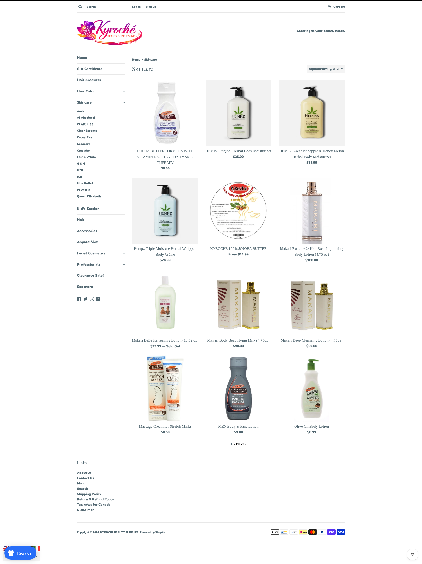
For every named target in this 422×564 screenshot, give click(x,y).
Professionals (101, 264)
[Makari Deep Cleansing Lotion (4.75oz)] (312, 302)
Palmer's (83, 190)
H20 (80, 170)
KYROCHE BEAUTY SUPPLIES (119, 532)
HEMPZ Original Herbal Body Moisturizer (238, 151)
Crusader (83, 150)
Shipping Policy (89, 494)
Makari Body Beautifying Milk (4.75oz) (238, 340)
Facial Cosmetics (101, 253)
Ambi (80, 111)
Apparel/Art (101, 242)
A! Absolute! (86, 118)
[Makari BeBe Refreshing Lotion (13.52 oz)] (165, 302)
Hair (101, 219)
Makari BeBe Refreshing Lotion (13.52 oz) (165, 340)
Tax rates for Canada (94, 504)
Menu (81, 483)
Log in (136, 7)
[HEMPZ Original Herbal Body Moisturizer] (238, 113)
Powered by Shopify (152, 532)
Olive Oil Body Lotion (311, 426)
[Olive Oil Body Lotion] (311, 388)
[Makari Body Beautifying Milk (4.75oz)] (238, 302)
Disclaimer (85, 510)
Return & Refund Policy (95, 499)
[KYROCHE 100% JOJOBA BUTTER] (238, 211)
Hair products (101, 80)
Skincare (101, 102)
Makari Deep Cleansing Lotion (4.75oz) (312, 340)
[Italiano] (37, 548)
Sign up (151, 7)
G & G (81, 163)
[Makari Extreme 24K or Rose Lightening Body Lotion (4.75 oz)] (312, 211)
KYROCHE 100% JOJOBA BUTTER (238, 248)
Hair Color (101, 91)
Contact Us (85, 478)
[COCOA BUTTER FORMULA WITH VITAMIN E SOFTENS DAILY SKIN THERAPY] (165, 113)
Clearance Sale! (90, 275)
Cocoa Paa (84, 137)
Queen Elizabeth (89, 196)
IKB (79, 177)
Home (82, 57)
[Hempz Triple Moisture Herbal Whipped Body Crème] (165, 211)
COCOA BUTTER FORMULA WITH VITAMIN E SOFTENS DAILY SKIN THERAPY (165, 157)
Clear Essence (87, 131)
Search (82, 488)
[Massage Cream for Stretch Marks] (165, 388)
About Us (84, 473)
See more (101, 286)
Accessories (101, 231)
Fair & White (86, 157)
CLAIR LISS (85, 124)
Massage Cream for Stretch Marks (165, 426)
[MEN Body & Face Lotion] (238, 388)
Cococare (83, 144)
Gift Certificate (89, 69)
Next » (241, 444)
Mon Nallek (85, 183)
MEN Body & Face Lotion (238, 426)
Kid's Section (101, 208)
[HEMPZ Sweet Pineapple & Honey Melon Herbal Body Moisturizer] (312, 113)
